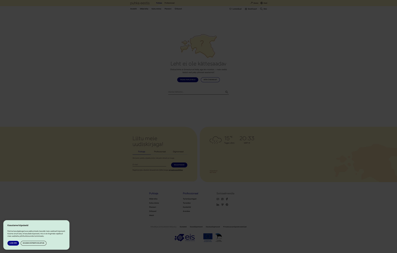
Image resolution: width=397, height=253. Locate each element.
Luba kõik (13, 243)
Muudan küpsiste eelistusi (33, 243)
